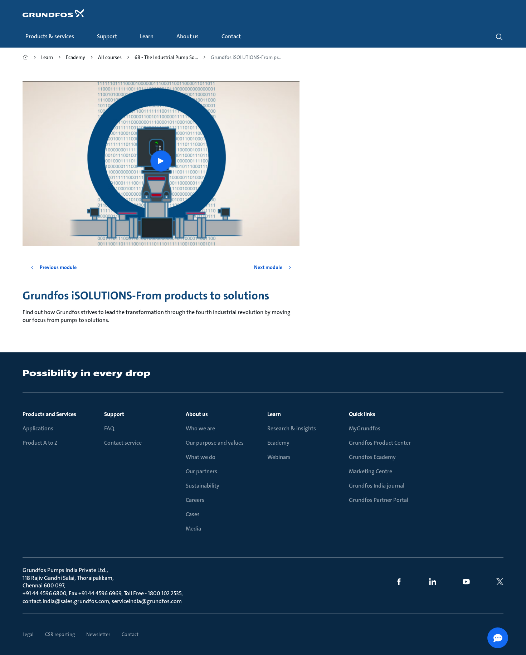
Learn (274, 414)
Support (114, 414)
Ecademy (278, 442)
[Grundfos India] (25, 58)
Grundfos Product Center (380, 442)
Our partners (201, 471)
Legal (28, 634)
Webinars (279, 457)
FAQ (109, 428)
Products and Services (49, 414)
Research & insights (291, 428)
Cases (193, 514)
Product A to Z (40, 442)
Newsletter (98, 634)
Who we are (200, 428)
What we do (200, 457)
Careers (195, 500)
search (499, 37)
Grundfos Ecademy (372, 457)
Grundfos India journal (376, 485)
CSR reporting (60, 634)
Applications (38, 428)
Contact (130, 634)
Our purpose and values (215, 442)
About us (197, 414)
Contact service (123, 442)
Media (193, 528)
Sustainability (202, 485)
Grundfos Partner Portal (378, 500)
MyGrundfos (364, 428)
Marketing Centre (370, 471)
